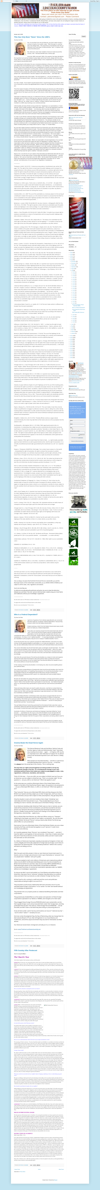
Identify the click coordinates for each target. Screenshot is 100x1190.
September (73, 266)
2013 (71, 350)
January (73, 333)
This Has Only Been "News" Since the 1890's (32, 37)
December (73, 261)
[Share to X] (36, 610)
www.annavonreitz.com (45, 599)
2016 (71, 344)
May (72, 326)
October (73, 265)
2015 (71, 346)
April (72, 328)
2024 (71, 256)
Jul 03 (73, 320)
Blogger (55, 1180)
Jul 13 (73, 297)
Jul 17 (73, 292)
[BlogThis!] (35, 610)
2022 (71, 259)
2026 (71, 252)
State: (71, 427)
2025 (71, 254)
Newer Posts (17, 1169)
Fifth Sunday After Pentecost (25, 950)
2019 (71, 339)
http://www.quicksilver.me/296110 (76, 185)
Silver (73, 373)
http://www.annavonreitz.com (75, 191)
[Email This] (33, 610)
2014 (71, 348)
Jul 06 (73, 316)
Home (39, 1169)
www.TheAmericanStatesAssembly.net (29, 929)
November (73, 263)
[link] (29, 929)
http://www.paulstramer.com (74, 189)
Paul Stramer (81, 363)
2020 (71, 337)
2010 (71, 355)
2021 (71, 335)
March (72, 329)
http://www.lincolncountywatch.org (76, 188)
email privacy (80, 437)
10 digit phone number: (75, 431)
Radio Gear (79, 373)
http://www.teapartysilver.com (75, 187)
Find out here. (31, 605)
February (73, 331)
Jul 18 (73, 290)
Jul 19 (73, 288)
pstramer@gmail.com (79, 192)
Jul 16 (73, 294)
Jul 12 (73, 299)
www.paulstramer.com (73, 375)
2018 (71, 341)
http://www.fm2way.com (74, 184)
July (72, 270)
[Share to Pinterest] (39, 610)
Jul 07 (73, 314)
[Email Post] (31, 609)
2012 (71, 352)
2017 (71, 343)
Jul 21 (73, 284)
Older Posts (61, 1169)
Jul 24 (73, 283)
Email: (71, 424)
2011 (71, 353)
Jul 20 (73, 286)
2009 (71, 357)
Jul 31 (73, 272)
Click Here (71, 174)
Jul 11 (73, 301)
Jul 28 (73, 275)
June (72, 324)
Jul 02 (73, 322)
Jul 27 (73, 277)
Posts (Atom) (22, 1171)
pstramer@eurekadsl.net (74, 377)
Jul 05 (73, 318)
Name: (71, 420)
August (72, 268)
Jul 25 (73, 281)
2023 (71, 257)
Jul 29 (73, 273)
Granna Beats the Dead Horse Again (28, 743)
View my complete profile (74, 382)
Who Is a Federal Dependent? (26, 614)
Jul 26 (73, 279)
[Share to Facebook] (38, 610)
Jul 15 (73, 295)
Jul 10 (73, 303)
